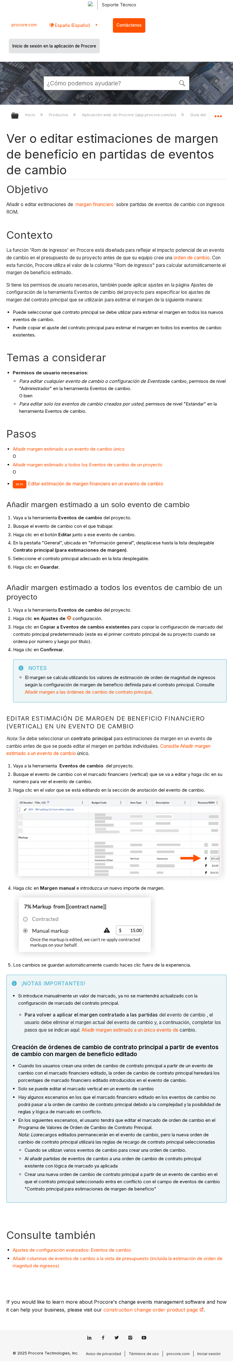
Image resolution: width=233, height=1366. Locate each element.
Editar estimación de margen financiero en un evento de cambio (95, 484)
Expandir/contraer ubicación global (218, 114)
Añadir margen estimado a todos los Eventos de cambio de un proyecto (87, 465)
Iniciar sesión (209, 1353)
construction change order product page (151, 1310)
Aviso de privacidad (103, 1353)
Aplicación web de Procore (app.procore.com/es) (129, 114)
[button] (182, 82)
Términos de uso (144, 1353)
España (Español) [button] (72, 25)
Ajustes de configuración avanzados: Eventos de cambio (72, 1250)
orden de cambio (192, 258)
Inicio (30, 114)
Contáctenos (129, 25)
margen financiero (95, 204)
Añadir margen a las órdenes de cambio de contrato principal (88, 692)
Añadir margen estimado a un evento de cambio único (69, 449)
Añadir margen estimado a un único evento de (130, 1030)
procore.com (24, 24)
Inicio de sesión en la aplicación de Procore (54, 46)
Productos (59, 114)
